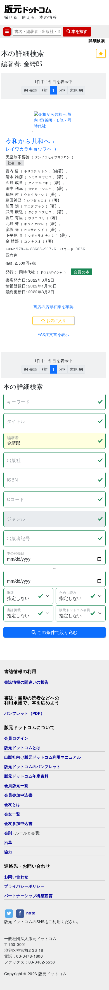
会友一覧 (12, 814)
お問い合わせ (16, 877)
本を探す (78, 31)
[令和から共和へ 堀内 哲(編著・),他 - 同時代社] (53, 120)
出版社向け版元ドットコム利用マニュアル (42, 757)
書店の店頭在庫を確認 (53, 306)
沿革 (8, 842)
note (30, 913)
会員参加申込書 (18, 795)
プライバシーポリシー (24, 886)
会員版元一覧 (16, 785)
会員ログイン (16, 738)
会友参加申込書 (18, 823)
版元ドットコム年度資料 (26, 776)
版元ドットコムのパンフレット (32, 766)
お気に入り (55, 320)
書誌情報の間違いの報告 (26, 682)
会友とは (12, 804)
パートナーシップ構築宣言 (28, 896)
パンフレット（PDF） (24, 713)
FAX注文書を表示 (53, 334)
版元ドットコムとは (22, 747)
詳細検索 (97, 40)
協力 (8, 852)
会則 (8, 833)
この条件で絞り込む (56, 632)
